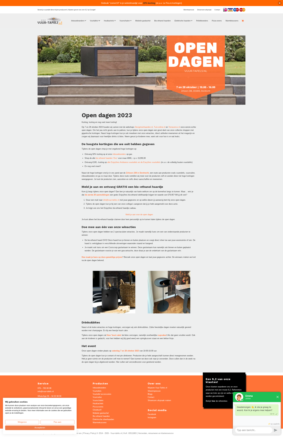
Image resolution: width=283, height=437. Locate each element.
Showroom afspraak (204, 10)
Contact (217, 10)
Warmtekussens (100, 422)
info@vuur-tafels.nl (111, 200)
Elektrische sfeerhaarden (103, 419)
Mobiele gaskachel (101, 413)
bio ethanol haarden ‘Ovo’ (106, 158)
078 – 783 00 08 (44, 388)
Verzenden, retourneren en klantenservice (155, 433)
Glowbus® (97, 410)
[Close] (280, 3)
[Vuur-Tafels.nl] (50, 20)
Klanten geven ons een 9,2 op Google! (82, 10)
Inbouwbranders (99, 388)
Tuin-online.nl (159, 127)
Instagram (152, 417)
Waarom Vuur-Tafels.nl (157, 388)
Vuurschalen (98, 400)
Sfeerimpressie (188, 10)
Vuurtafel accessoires (102, 394)
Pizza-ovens (98, 407)
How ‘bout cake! (114, 335)
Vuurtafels (97, 391)
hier (213, 401)
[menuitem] (189, 10)
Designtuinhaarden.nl (144, 127)
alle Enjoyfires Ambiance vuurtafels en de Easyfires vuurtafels (133, 162)
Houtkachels (98, 403)
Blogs (150, 394)
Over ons (78, 433)
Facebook (152, 414)
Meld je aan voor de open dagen (139, 214)
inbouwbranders (119, 154)
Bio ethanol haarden (101, 416)
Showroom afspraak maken (159, 400)
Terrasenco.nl (174, 127)
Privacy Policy (89, 433)
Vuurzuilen (97, 397)
